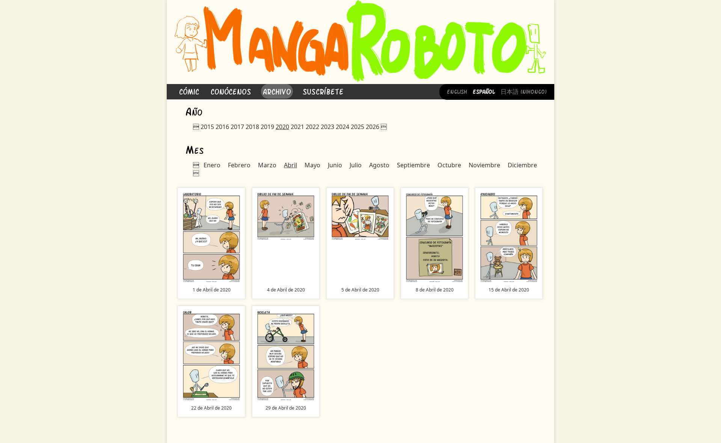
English (457, 91)
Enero (212, 165)
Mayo (312, 165)
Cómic (189, 91)
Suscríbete (323, 91)
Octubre (449, 165)
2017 (237, 127)
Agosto (379, 165)
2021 (297, 127)
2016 (222, 127)
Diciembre (522, 165)
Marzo (267, 165)
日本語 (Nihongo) (524, 91)
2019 (267, 127)
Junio (335, 165)
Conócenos (231, 91)
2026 (372, 127)
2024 (342, 127)
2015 (207, 127)
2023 (327, 127)
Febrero (239, 165)
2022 (312, 127)
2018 (252, 127)
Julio (356, 165)
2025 (357, 127)
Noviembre (484, 165)
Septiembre (413, 165)
